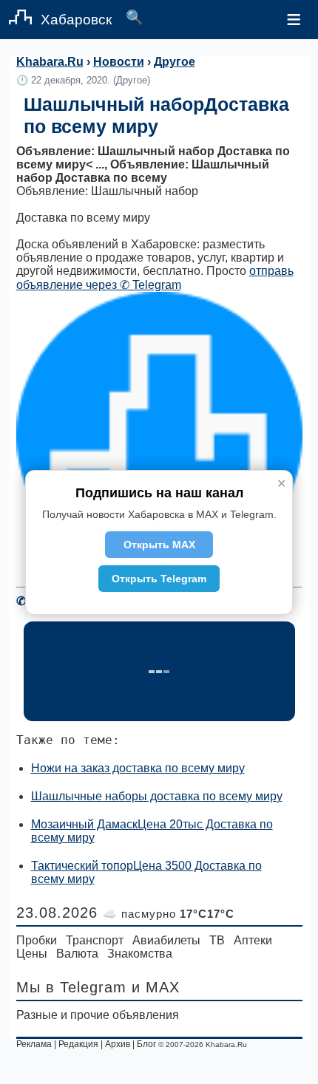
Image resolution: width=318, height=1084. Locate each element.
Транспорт (95, 940)
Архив (117, 1044)
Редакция (78, 1044)
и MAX (156, 987)
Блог (146, 1044)
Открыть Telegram (159, 578)
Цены (31, 953)
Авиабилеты (166, 940)
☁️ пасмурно (168, 913)
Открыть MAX (159, 544)
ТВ (217, 940)
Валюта (77, 953)
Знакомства (139, 953)
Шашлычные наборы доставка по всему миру (157, 796)
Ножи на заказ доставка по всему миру (138, 768)
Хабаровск (76, 19)
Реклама (34, 1044)
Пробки (36, 940)
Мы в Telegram (71, 987)
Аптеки (253, 940)
